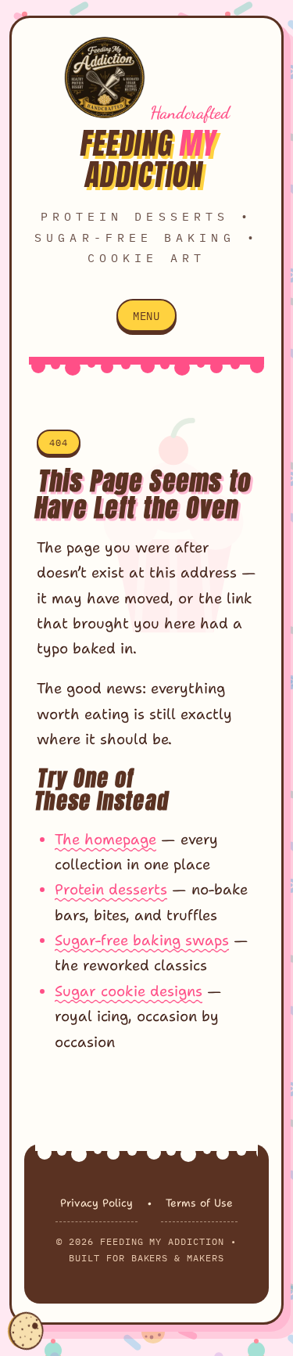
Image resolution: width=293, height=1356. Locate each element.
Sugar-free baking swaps (142, 940)
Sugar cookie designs (128, 991)
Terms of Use (199, 1203)
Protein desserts (111, 889)
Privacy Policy (96, 1203)
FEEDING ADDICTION (148, 158)
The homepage (105, 839)
